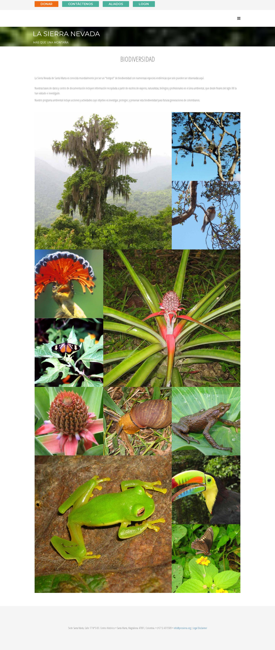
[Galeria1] (103, 524)
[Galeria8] (206, 146)
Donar (46, 4)
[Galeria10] (171, 318)
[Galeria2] (206, 558)
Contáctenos (80, 4)
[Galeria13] (103, 180)
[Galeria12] (69, 283)
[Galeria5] (206, 421)
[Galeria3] (137, 421)
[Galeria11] (69, 352)
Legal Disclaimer (200, 628)
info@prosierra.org (182, 628)
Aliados (116, 4)
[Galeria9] (69, 421)
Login (144, 4)
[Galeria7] (206, 215)
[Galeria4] (206, 489)
